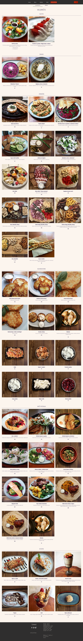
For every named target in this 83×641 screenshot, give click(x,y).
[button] (35, 2)
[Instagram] (33, 628)
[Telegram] (35, 628)
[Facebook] (32, 628)
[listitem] (15, 47)
